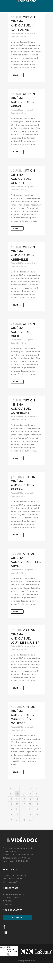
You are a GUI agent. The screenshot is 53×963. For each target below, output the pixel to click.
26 (17, 814)
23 (30, 809)
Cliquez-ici (17, 917)
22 (24, 809)
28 (30, 814)
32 (24, 819)
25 (10, 814)
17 (24, 804)
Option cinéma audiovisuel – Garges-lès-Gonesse (23, 715)
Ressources (7, 904)
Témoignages (8, 901)
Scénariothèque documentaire (13, 879)
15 (10, 804)
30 (10, 819)
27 (24, 814)
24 (37, 809)
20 (10, 809)
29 (37, 814)
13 (30, 799)
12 (24, 799)
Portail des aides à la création (13, 894)
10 (10, 799)
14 (37, 799)
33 (30, 819)
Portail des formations (11, 898)
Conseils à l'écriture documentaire (15, 876)
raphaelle (30, 33)
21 (17, 809)
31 (17, 819)
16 (17, 804)
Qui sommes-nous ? (10, 882)
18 (30, 804)
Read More (17, 75)
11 (17, 799)
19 (37, 804)
